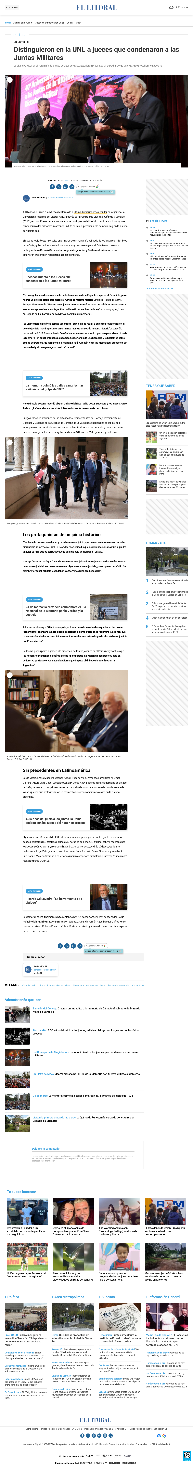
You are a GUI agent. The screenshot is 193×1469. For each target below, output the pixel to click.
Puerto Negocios (137, 1429)
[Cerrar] (111, 191)
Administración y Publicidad (93, 1444)
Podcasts (89, 1429)
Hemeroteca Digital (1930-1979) (38, 1444)
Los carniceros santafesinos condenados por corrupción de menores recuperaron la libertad (168, 231)
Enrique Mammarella (34, 304)
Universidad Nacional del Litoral (40, 216)
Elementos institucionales (121, 1444)
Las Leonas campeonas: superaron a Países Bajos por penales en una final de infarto (169, 244)
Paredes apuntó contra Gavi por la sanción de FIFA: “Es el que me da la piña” (166, 279)
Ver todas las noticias (158, 288)
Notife (149, 1429)
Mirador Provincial (104, 1429)
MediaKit (166, 1444)
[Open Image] (10, 80)
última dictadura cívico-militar (90, 212)
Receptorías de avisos (66, 1444)
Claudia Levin (51, 333)
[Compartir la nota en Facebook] (52, 186)
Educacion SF (160, 1429)
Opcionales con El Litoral (148, 1444)
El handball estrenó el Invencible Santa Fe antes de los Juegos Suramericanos (168, 256)
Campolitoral (32, 1429)
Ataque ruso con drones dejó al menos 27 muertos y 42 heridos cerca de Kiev (168, 267)
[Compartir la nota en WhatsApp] (65, 186)
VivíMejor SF (121, 1429)
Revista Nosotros (48, 1429)
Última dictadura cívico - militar (54, 985)
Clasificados (64, 1429)
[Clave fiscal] (187, 1460)
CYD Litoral (77, 1429)
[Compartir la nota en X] (59, 186)
